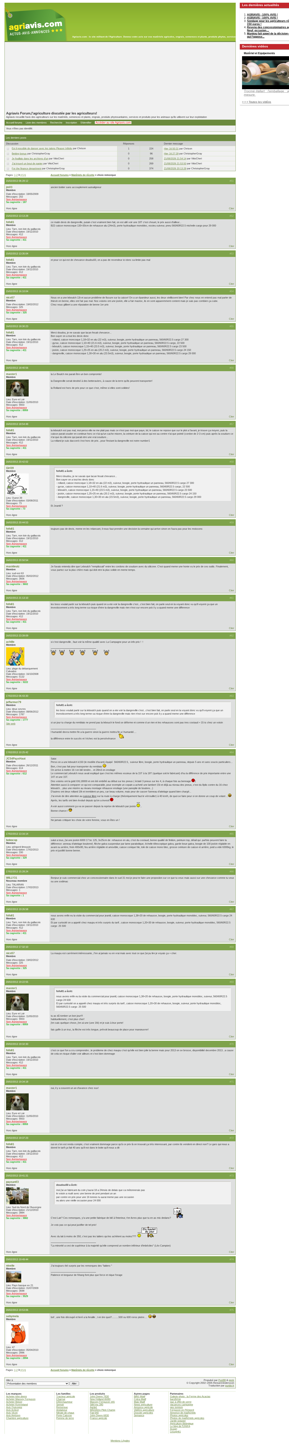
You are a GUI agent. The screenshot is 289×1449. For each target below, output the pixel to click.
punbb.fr (229, 1385)
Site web (10, 723)
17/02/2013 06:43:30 (17, 695)
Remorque (62, 1407)
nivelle (10, 1265)
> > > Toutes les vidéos (256, 102)
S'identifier (85, 122)
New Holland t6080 (100, 1399)
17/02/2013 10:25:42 (17, 752)
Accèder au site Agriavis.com (113, 122)
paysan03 (12, 1181)
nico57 (10, 297)
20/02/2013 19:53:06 (17, 1310)
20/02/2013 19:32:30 (17, 1044)
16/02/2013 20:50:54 (17, 560)
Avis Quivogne (14, 1407)
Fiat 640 (94, 1412)
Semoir (60, 1404)
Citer (231, 208)
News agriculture (143, 1404)
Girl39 (10, 468)
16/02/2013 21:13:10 (17, 597)
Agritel (93, 1407)
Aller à (9, 1380)
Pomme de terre (65, 1418)
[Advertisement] (120, 76)
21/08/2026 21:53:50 (175, 163)
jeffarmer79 (13, 702)
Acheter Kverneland (17, 1404)
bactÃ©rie (175, 1399)
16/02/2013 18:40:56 (17, 367)
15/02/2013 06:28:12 (17, 180)
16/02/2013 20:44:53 (17, 522)
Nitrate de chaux (65, 1412)
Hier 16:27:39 (171, 153)
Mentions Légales (120, 1440)
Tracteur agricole (65, 1396)
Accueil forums (14, 122)
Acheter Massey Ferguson (20, 1399)
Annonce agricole (143, 1407)
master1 (11, 374)
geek (231, 1380)
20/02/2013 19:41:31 (17, 1175)
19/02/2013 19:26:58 (17, 909)
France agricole (98, 1418)
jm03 (9, 187)
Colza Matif (140, 1399)
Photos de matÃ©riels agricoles (187, 1418)
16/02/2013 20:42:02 (17, 461)
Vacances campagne (181, 1404)
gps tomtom (176, 1407)
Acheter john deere (16, 1396)
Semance (139, 1415)
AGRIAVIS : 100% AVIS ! (262, 14)
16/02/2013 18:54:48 (17, 424)
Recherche (56, 122)
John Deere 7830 (99, 1396)
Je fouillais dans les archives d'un (30, 158)
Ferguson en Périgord (182, 1410)
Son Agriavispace (16, 199)
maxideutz (12, 566)
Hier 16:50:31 (171, 148)
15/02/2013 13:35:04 (17, 253)
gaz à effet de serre (180, 1401)
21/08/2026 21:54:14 (175, 158)
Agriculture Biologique (181, 1423)
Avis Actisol (12, 1410)
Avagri (173, 1429)
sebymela (12, 1316)
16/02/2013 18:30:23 (17, 326)
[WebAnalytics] (144, 1447)
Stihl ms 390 (96, 1404)
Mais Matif (139, 1401)
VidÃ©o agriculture (144, 1410)
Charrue (60, 1399)
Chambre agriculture (17, 1418)
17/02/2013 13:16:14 (17, 833)
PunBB (222, 1380)
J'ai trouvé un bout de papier (27, 163)
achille (10, 641)
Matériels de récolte (82, 175)
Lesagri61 (175, 1431)
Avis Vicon (12, 1412)
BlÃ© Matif (139, 1396)
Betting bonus (19, 153)
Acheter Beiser (14, 1401)
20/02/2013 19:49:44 (17, 1259)
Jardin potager (178, 1420)
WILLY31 (11, 877)
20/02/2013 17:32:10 (17, 947)
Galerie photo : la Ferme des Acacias (190, 1396)
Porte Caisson (64, 1415)
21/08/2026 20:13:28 (175, 168)
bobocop (11, 840)
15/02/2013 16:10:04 (17, 291)
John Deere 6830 (99, 1415)
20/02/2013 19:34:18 (17, 1081)
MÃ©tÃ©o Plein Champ (102, 1410)
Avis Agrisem (13, 1415)
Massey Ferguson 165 (102, 1401)
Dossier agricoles (143, 1412)
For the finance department (26, 168)
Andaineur (61, 1410)
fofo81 (10, 222)
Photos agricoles (179, 1415)
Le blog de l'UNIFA (180, 1426)
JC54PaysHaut (16, 758)
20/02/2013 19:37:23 (17, 1138)
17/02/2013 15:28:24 (17, 871)
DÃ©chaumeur (64, 1401)
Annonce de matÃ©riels (183, 1412)
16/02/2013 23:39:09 (17, 635)
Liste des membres (36, 122)
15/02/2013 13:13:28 (17, 215)
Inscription (71, 122)
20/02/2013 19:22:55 (17, 982)
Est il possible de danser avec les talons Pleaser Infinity (42, 148)
